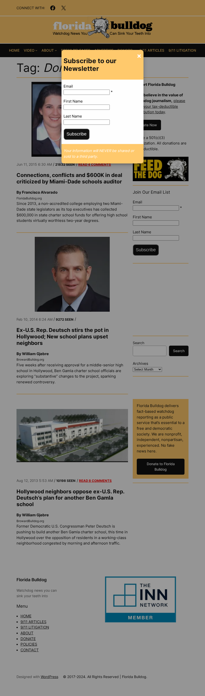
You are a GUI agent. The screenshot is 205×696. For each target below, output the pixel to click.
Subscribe (76, 134)
